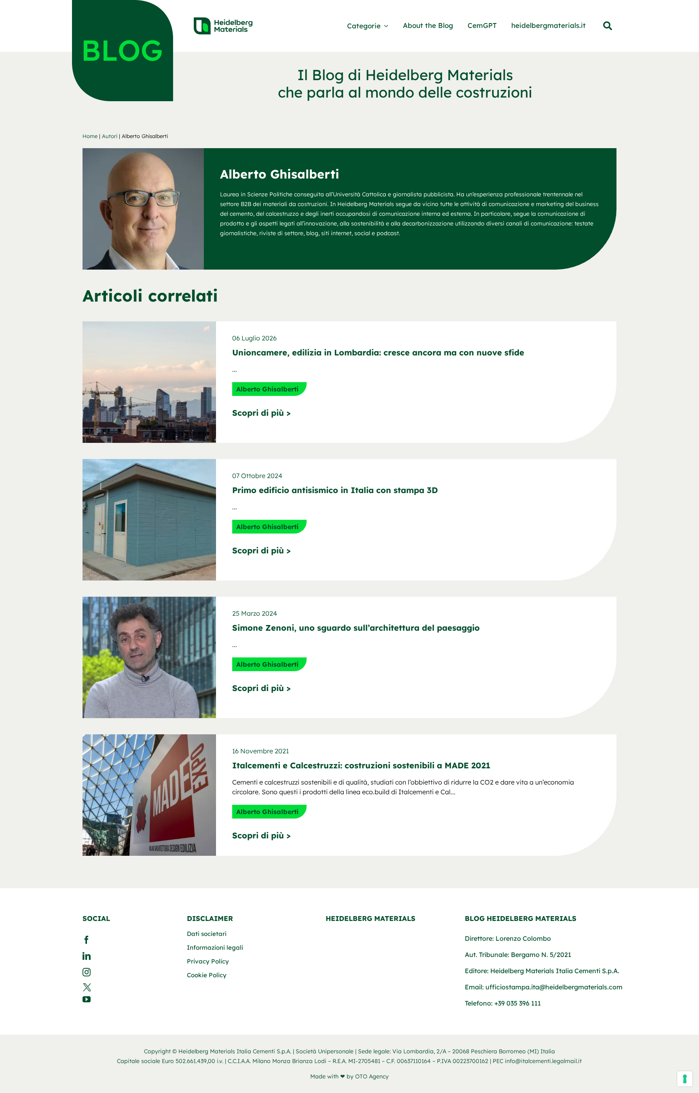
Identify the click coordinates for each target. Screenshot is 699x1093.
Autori (109, 136)
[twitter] (127, 987)
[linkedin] (127, 956)
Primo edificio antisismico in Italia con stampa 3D (335, 490)
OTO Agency (372, 1076)
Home (90, 136)
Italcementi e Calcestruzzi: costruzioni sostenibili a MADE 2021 (361, 765)
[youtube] (127, 999)
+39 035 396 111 (517, 1003)
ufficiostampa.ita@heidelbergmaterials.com (554, 987)
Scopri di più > (261, 413)
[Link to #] (607, 25)
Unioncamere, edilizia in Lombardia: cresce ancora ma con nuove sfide (378, 352)
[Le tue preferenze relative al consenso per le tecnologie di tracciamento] (685, 1079)
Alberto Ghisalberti (267, 389)
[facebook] (127, 940)
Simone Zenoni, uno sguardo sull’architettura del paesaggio (356, 628)
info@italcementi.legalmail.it (543, 1061)
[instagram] (127, 972)
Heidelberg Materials (370, 918)
